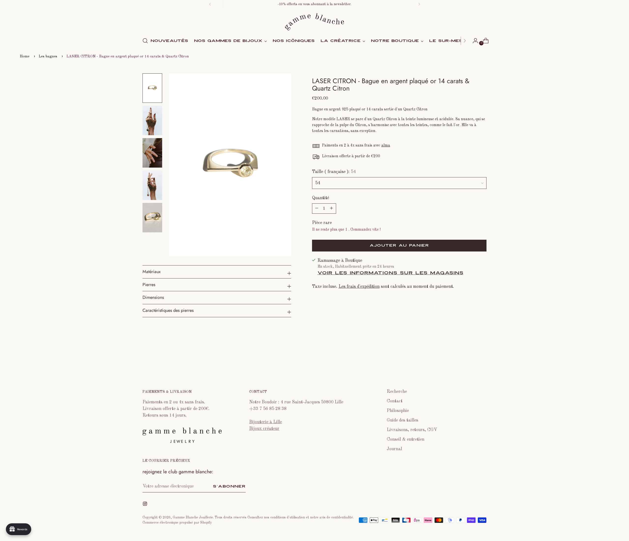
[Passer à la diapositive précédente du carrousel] (471, 360)
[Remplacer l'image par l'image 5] (152, 217)
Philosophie (398, 411)
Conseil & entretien (405, 439)
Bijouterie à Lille (265, 422)
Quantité (320, 198)
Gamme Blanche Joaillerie (193, 517)
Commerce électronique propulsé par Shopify (177, 522)
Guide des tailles (402, 420)
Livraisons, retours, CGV (412, 430)
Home (24, 56)
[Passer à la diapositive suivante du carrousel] (482, 360)
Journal (394, 449)
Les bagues (48, 56)
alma (385, 145)
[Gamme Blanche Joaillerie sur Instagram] (145, 504)
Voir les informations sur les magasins (390, 273)
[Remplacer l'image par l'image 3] (152, 153)
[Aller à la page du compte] (473, 41)
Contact (394, 401)
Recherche (397, 391)
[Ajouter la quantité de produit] (316, 208)
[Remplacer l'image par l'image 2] (152, 120)
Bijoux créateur (264, 428)
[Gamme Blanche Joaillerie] (314, 21)
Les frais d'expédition (359, 286)
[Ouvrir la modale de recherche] (145, 41)
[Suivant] (419, 4)
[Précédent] (210, 4)
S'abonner (229, 486)
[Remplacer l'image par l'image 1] (152, 88)
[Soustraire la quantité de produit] (331, 208)
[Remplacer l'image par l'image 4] (152, 185)
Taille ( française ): (334, 172)
